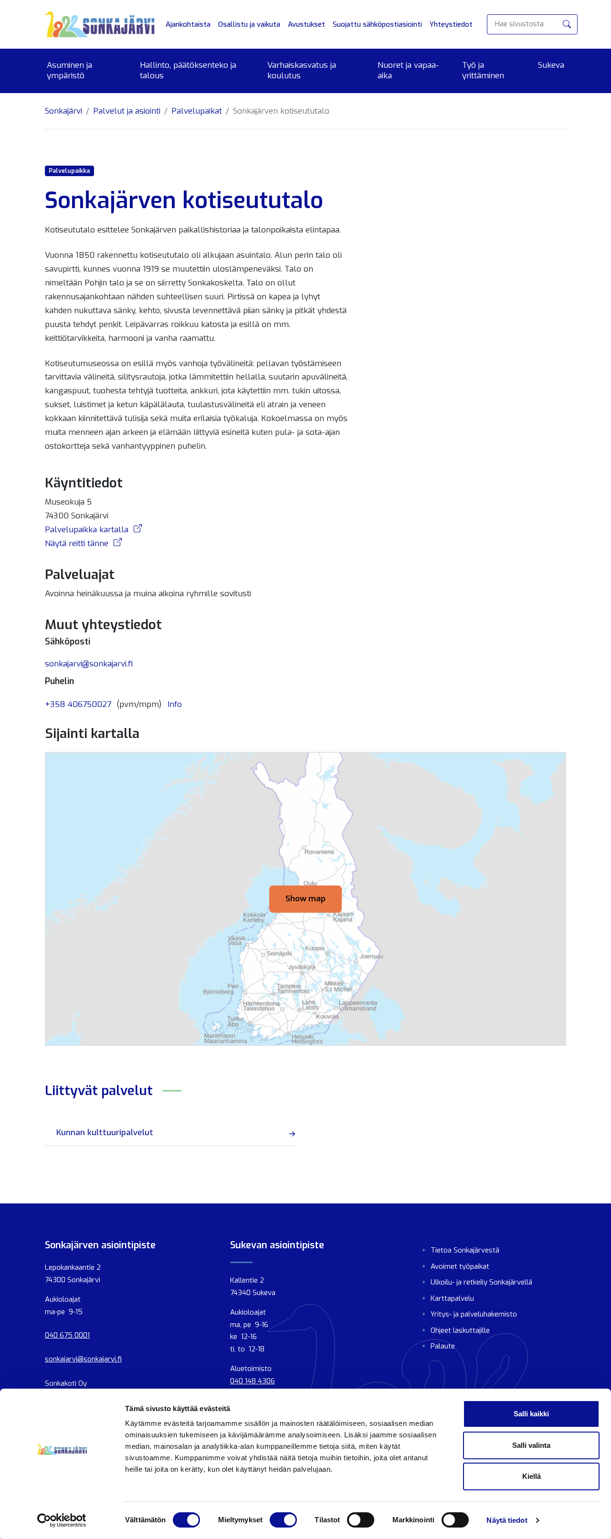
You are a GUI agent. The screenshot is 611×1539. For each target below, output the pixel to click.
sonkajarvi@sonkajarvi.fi (89, 663)
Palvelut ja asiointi (126, 110)
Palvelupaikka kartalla (88, 529)
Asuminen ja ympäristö (69, 70)
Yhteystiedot (451, 24)
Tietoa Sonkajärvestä (465, 1250)
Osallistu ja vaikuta (249, 24)
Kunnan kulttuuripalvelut (104, 1132)
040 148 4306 (252, 1381)
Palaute (443, 1346)
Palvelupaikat (196, 110)
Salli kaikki (531, 1414)
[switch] (283, 1520)
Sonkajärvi (63, 110)
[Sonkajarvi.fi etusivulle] (100, 24)
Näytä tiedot (506, 1520)
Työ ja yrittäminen (483, 70)
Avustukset (306, 24)
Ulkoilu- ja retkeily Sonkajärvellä (481, 1282)
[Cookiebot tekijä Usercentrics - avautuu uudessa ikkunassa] (62, 1520)
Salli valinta (531, 1445)
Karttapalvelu (452, 1298)
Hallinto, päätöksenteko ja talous (188, 70)
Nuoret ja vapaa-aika (408, 70)
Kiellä (531, 1476)
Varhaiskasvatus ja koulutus (301, 70)
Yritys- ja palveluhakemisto (474, 1314)
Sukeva (551, 65)
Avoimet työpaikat (460, 1266)
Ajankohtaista (188, 24)
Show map (305, 898)
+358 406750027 (78, 704)
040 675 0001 (67, 1335)
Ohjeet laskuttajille (460, 1330)
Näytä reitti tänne (78, 543)
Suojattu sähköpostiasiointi (377, 24)
